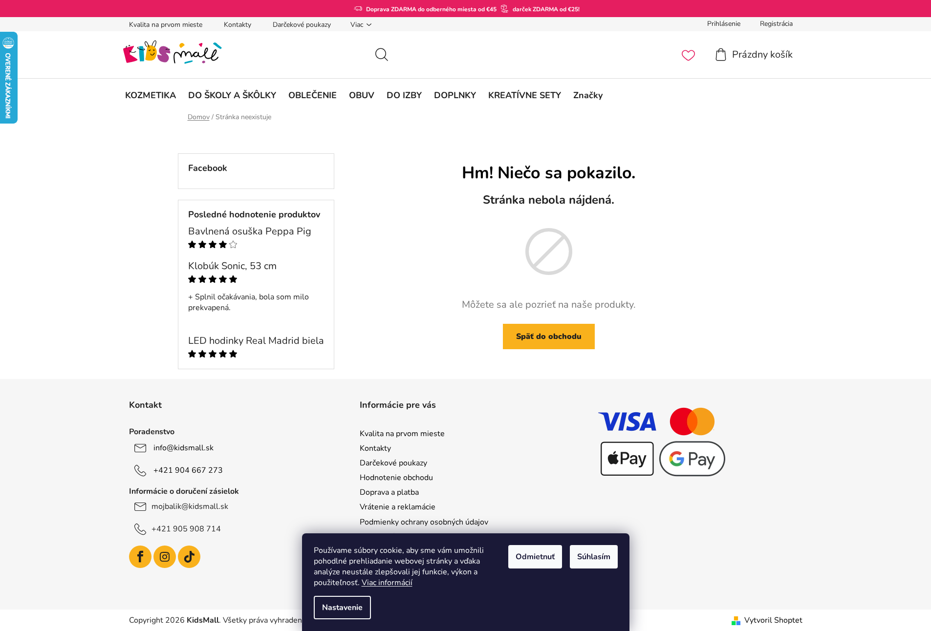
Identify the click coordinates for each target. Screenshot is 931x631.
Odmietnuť (535, 556)
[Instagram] (164, 557)
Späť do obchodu (549, 336)
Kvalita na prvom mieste (165, 24)
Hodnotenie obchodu (396, 477)
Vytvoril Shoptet (773, 620)
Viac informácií (387, 582)
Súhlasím (593, 556)
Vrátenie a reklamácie (397, 507)
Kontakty (237, 24)
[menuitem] (150, 95)
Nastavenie (342, 607)
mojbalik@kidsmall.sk (190, 506)
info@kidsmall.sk (183, 447)
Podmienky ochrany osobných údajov (424, 522)
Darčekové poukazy (302, 24)
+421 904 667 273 (188, 470)
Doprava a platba (389, 492)
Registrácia (776, 23)
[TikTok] (189, 557)
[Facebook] (140, 557)
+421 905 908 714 (186, 529)
